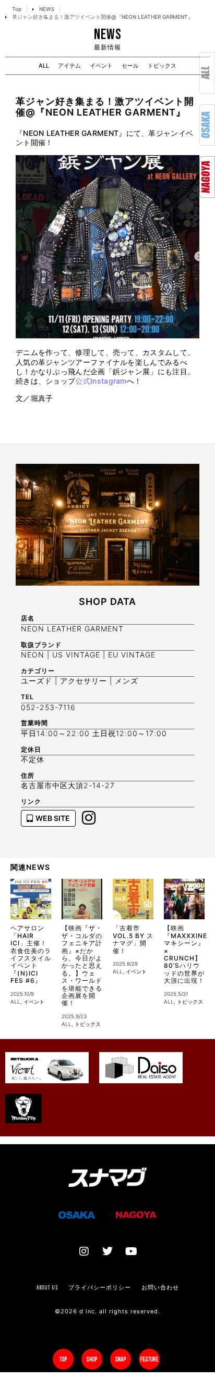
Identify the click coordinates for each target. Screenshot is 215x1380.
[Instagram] (84, 1251)
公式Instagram (100, 380)
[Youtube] (131, 1251)
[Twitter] (107, 1251)
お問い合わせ (160, 1287)
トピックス (162, 65)
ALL (44, 65)
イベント (101, 65)
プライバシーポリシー (99, 1287)
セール (130, 65)
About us (47, 1287)
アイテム (69, 65)
